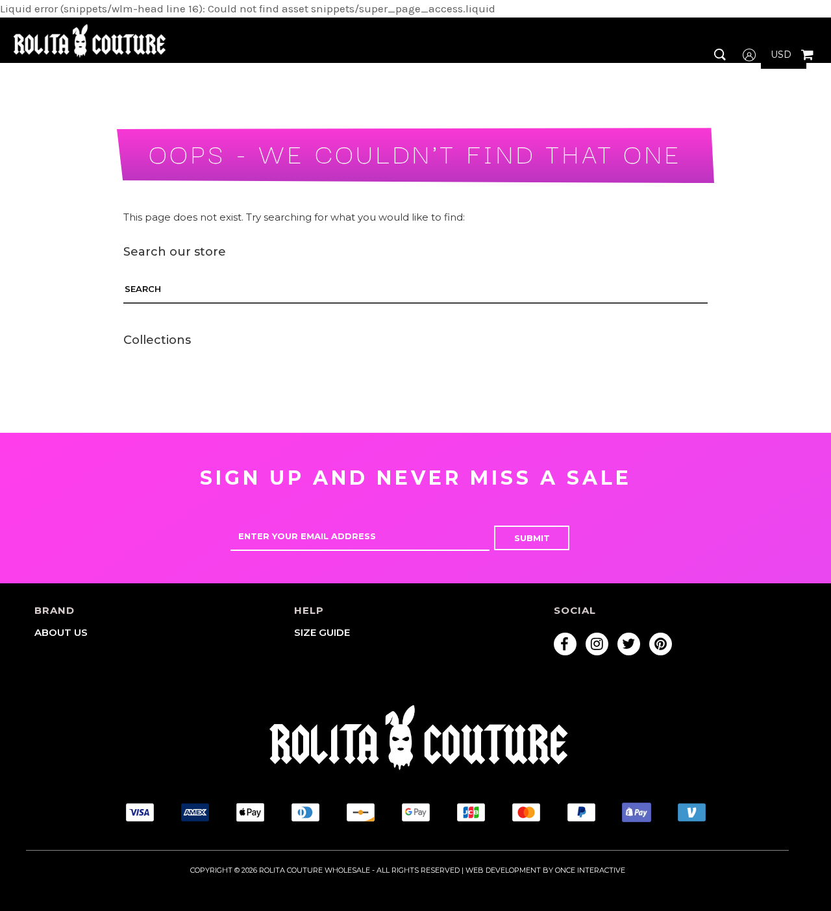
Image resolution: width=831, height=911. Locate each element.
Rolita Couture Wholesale (314, 870)
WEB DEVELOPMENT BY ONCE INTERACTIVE (545, 870)
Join (744, 118)
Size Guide (322, 632)
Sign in (749, 92)
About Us (61, 632)
